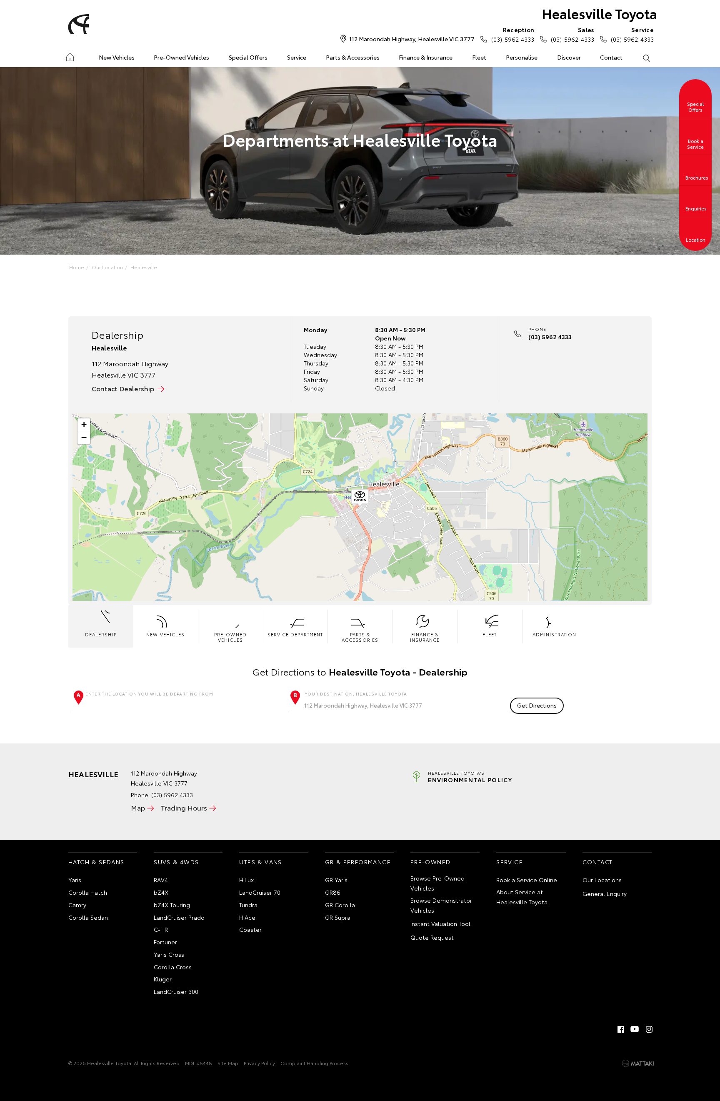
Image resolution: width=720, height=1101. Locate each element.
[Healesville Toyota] (77, 24)
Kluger (163, 979)
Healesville (143, 266)
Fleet (479, 57)
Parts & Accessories (353, 57)
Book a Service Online (526, 880)
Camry (77, 905)
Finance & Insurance (425, 57)
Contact (611, 57)
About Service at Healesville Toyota (522, 897)
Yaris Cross (169, 954)
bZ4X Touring (172, 905)
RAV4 (161, 880)
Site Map (228, 1062)
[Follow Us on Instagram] (649, 1029)
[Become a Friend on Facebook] (620, 1029)
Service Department (295, 634)
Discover (569, 57)
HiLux (246, 880)
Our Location (107, 266)
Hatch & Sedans (96, 862)
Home (70, 55)
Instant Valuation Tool (440, 923)
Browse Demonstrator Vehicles (441, 905)
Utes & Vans (260, 862)
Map (138, 807)
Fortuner (165, 942)
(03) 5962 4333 (512, 34)
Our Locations (602, 880)
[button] (360, 498)
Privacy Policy (259, 1062)
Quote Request (432, 937)
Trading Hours (184, 807)
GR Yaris (336, 880)
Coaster (250, 929)
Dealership (101, 634)
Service (296, 57)
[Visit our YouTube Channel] (635, 1029)
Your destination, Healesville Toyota (356, 694)
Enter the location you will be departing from (149, 694)
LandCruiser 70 (259, 892)
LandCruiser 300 (176, 991)
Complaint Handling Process (314, 1062)
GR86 (332, 892)
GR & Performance (358, 862)
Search (646, 57)
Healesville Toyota (599, 13)
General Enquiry (604, 893)
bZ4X (161, 892)
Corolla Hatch (87, 892)
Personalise (522, 57)
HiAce (247, 917)
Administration (554, 634)
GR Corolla (340, 905)
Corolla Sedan (88, 917)
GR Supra (337, 917)
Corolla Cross (173, 967)
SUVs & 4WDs (176, 862)
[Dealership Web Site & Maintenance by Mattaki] (638, 1063)
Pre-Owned (430, 862)
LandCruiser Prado (179, 917)
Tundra (248, 905)
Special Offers (248, 57)
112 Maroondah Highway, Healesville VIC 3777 (412, 39)
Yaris (74, 880)
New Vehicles (117, 57)
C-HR (161, 929)
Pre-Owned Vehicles (181, 57)
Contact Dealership (123, 388)
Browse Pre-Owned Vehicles (437, 883)
